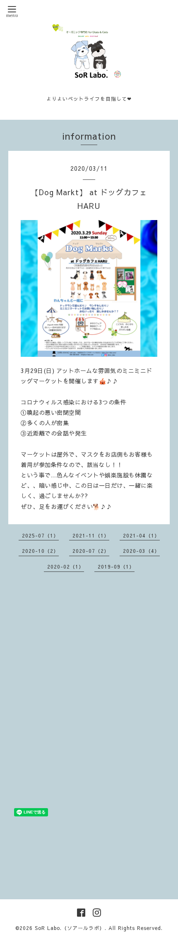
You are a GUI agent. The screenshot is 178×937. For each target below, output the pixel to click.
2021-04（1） (141, 535)
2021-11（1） (90, 535)
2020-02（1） (65, 566)
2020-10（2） (40, 550)
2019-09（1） (116, 566)
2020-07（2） (90, 550)
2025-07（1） (40, 535)
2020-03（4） (141, 550)
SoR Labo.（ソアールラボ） (70, 928)
